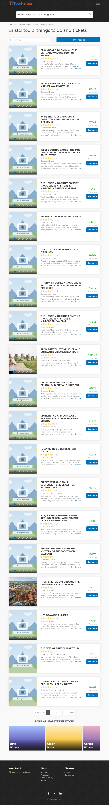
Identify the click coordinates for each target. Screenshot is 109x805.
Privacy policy (46, 775)
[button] (15, 72)
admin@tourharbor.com (22, 772)
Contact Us (69, 775)
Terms (43, 780)
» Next (71, 712)
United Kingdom (32, 25)
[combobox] (54, 14)
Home (13, 25)
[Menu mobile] (98, 5)
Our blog (68, 772)
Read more (76, 69)
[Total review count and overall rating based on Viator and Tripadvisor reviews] (57, 59)
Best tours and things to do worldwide (21, 3)
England (44, 25)
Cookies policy (47, 778)
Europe (21, 25)
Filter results (78, 40)
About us (44, 772)
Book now (92, 63)
